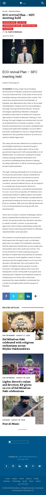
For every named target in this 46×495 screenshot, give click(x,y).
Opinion (29, 479)
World (21, 479)
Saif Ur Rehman (15, 32)
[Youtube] (39, 466)
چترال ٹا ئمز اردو (23, 484)
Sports (25, 481)
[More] (35, 296)
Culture (21, 22)
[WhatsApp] (21, 296)
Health (36, 479)
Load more (22, 430)
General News (14, 11)
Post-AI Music (10, 423)
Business (7, 481)
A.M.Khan (6, 420)
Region (14, 479)
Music (31, 481)
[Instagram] (13, 466)
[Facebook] (6, 296)
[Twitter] (13, 296)
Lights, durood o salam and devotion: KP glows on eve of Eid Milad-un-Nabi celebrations (17, 386)
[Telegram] (26, 466)
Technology (16, 481)
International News (12, 26)
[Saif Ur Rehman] (4, 32)
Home (4, 11)
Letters (38, 481)
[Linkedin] (28, 296)
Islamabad (8, 29)
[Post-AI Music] (23, 410)
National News (29, 26)
